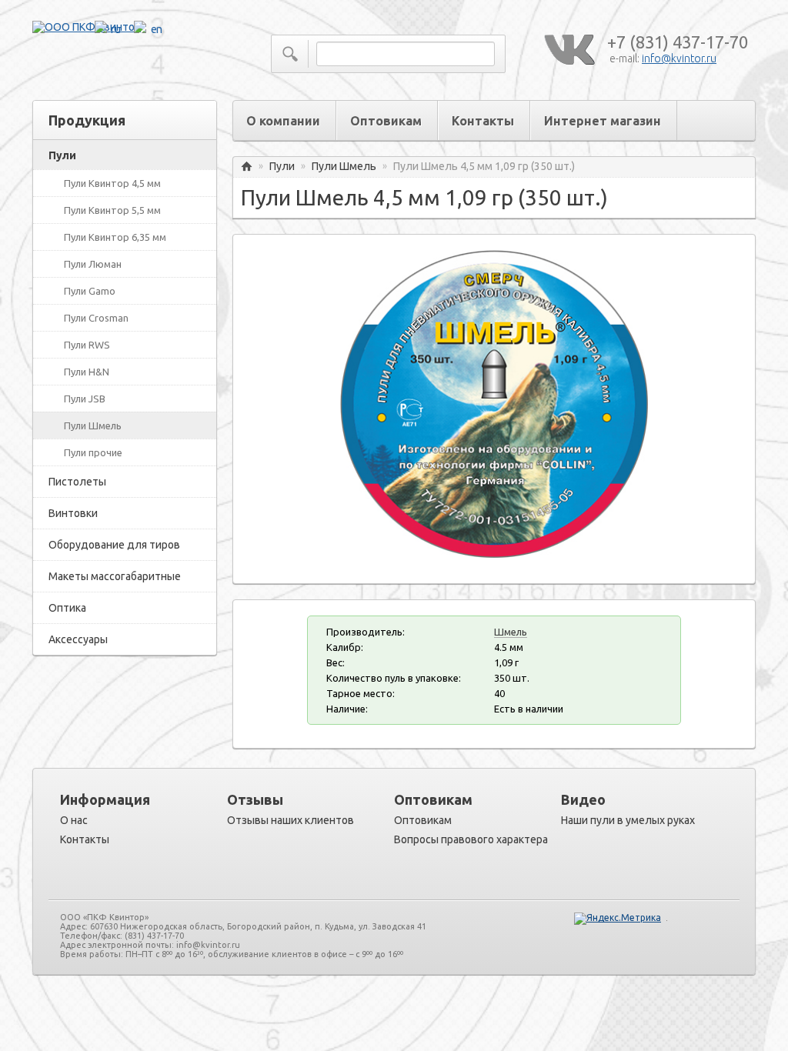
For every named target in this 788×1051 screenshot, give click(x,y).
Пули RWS (87, 344)
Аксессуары (78, 639)
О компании (283, 121)
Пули (62, 155)
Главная (246, 166)
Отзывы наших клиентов (290, 820)
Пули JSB (84, 398)
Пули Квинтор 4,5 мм (112, 183)
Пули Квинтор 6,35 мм (115, 237)
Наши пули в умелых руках (628, 820)
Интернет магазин (602, 121)
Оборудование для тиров (114, 545)
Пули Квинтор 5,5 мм (112, 210)
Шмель (510, 631)
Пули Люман (93, 264)
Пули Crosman (96, 317)
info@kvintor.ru (679, 58)
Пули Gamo (89, 290)
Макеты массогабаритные (114, 576)
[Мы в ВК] (568, 50)
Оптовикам (386, 121)
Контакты (483, 121)
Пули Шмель (93, 425)
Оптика (67, 608)
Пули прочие (93, 452)
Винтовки (73, 513)
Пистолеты (77, 481)
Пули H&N (86, 371)
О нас (74, 820)
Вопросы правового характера (471, 839)
